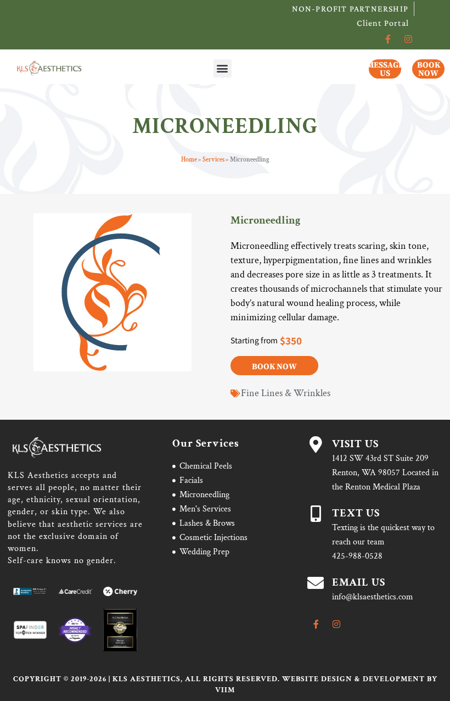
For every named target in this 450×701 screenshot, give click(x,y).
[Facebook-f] (388, 39)
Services (213, 159)
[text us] (315, 513)
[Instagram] (408, 39)
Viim (225, 690)
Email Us (358, 582)
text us (356, 513)
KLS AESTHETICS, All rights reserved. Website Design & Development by (275, 679)
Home (189, 159)
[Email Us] (315, 583)
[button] (222, 68)
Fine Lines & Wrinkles (285, 393)
